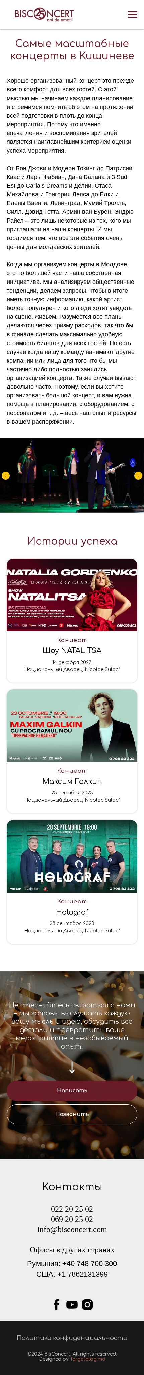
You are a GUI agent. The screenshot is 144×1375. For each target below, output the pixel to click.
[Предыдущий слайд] (6, 476)
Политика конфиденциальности (72, 1338)
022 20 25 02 (72, 1209)
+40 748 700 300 (89, 1263)
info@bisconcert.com (72, 1229)
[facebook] (56, 1304)
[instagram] (87, 1304)
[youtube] (72, 1304)
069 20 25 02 (72, 1219)
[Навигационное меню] (132, 14)
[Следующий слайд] (138, 476)
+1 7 (64, 1274)
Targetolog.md (87, 1359)
